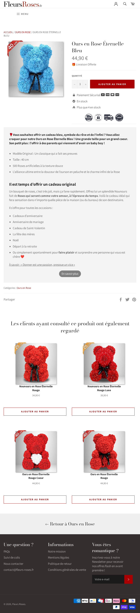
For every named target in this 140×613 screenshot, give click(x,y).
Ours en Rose (23, 32)
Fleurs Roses (18, 604)
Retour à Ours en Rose (72, 524)
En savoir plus (70, 274)
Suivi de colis (12, 557)
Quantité (77, 75)
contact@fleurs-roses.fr (19, 570)
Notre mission (57, 551)
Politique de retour (60, 564)
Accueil (8, 32)
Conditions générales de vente (67, 570)
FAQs (7, 551)
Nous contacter (13, 564)
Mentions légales (58, 557)
